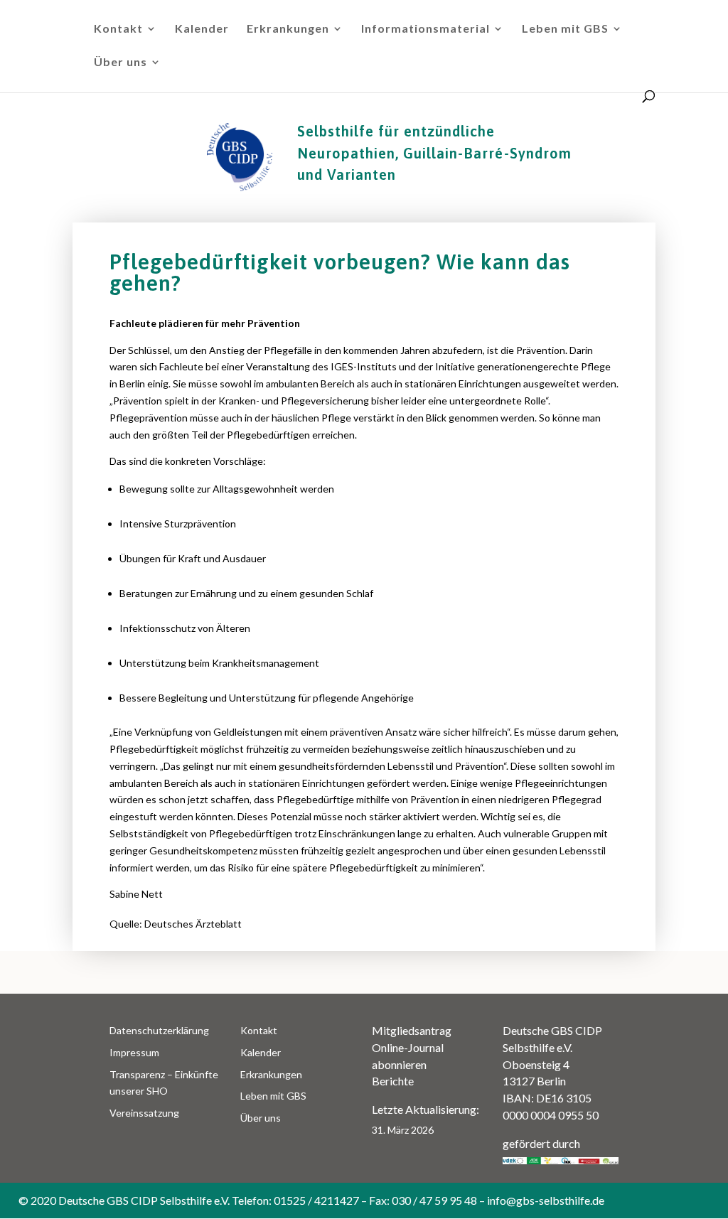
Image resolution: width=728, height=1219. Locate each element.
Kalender (202, 29)
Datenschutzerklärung (159, 1030)
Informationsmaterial (425, 29)
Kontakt (118, 29)
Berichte (393, 1081)
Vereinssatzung (144, 1113)
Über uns (120, 62)
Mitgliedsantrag (411, 1030)
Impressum (134, 1052)
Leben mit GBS (565, 29)
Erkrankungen (288, 29)
